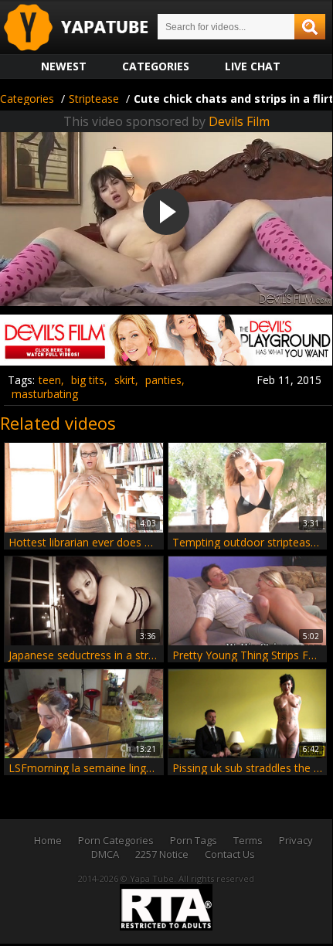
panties (163, 380)
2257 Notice (162, 854)
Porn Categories (116, 840)
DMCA (105, 854)
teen (50, 380)
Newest (64, 66)
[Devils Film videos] (166, 359)
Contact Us (230, 854)
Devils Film (239, 121)
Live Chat (252, 66)
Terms (248, 840)
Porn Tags (193, 840)
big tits (87, 380)
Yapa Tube (88, 28)
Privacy (296, 840)
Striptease (94, 98)
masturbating (45, 393)
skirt (124, 380)
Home (48, 840)
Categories (155, 66)
